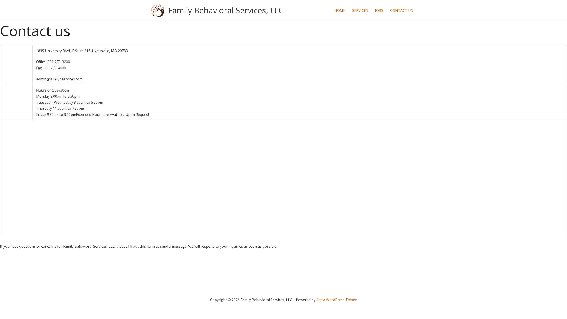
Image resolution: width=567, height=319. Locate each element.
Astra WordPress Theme (336, 299)
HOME (339, 10)
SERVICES (360, 10)
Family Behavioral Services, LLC (226, 10)
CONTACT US (401, 10)
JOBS (379, 10)
